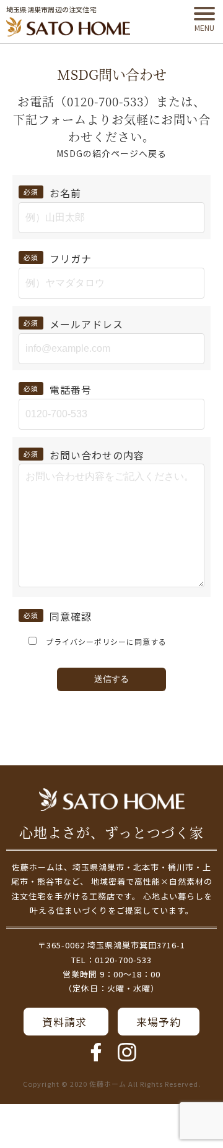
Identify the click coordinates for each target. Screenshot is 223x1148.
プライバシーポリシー (86, 641)
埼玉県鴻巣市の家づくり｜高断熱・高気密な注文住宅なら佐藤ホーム (68, 27)
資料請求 (66, 1021)
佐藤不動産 (112, 799)
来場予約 (158, 1021)
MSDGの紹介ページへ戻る (111, 153)
